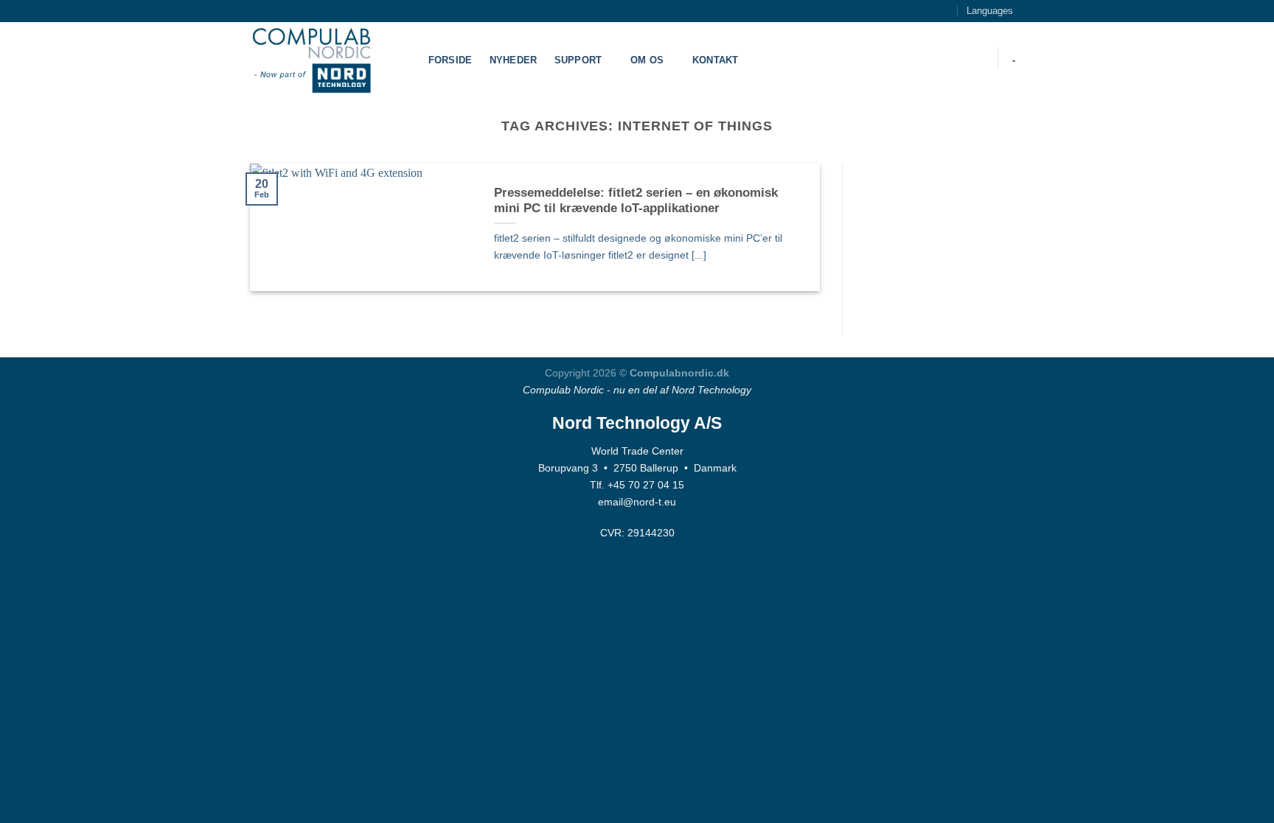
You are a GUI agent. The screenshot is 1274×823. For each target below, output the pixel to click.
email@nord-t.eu (637, 502)
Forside (450, 60)
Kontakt (715, 60)
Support (578, 60)
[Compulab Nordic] (323, 59)
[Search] (977, 59)
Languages (990, 10)
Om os (647, 60)
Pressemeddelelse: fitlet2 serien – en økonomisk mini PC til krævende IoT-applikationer (636, 201)
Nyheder (513, 60)
